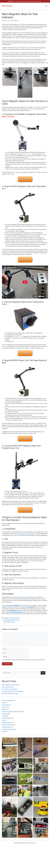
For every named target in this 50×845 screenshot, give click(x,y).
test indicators (30, 533)
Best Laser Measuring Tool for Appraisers (13, 691)
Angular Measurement (8, 700)
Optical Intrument (6, 727)
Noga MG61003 (12, 610)
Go (43, 672)
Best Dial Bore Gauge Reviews (12, 620)
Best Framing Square (9, 621)
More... (40, 1)
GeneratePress (32, 843)
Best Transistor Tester (7, 687)
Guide (3, 716)
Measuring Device (14, 618)
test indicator (22, 597)
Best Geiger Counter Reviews (9, 689)
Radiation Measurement (8, 729)
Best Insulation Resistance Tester (10, 684)
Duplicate (4, 709)
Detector (4, 707)
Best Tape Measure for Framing (10, 693)
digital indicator (32, 597)
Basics (3, 702)
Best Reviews (5, 705)
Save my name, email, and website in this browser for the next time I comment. (24, 659)
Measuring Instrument (7, 724)
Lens (3, 720)
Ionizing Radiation (6, 718)
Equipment (6, 618)
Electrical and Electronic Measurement (12, 711)
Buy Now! (25, 179)
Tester (3, 731)
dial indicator (14, 597)
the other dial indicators (18, 533)
